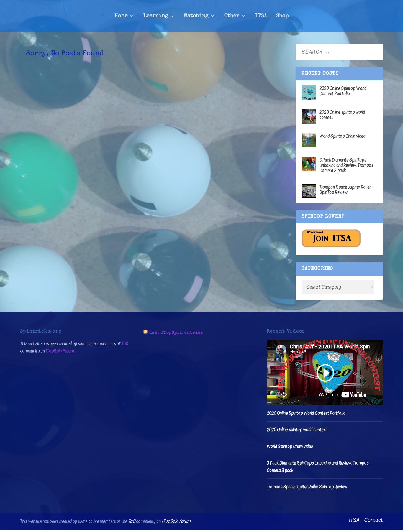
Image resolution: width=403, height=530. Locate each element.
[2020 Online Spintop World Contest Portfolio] (309, 92)
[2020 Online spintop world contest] (309, 116)
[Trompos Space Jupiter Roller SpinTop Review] (309, 191)
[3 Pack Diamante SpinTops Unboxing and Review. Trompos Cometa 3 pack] (309, 164)
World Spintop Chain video (342, 136)
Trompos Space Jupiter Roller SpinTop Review (345, 189)
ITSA (261, 16)
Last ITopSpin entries (176, 333)
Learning (155, 16)
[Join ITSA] (331, 246)
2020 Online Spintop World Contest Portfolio (342, 91)
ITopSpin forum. (176, 521)
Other (231, 16)
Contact (373, 520)
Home (121, 16)
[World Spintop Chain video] (309, 140)
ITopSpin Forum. (60, 351)
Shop (282, 16)
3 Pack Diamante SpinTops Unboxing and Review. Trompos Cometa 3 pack (346, 165)
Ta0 (125, 343)
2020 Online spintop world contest (342, 115)
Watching (196, 16)
